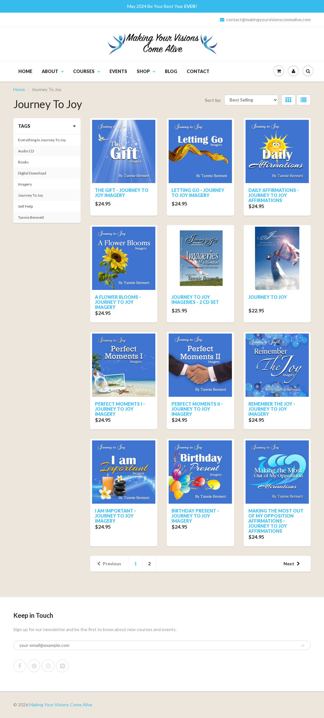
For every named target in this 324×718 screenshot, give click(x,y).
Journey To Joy (267, 297)
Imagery (25, 184)
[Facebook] (19, 666)
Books (23, 162)
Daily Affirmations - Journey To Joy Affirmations (273, 195)
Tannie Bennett (31, 217)
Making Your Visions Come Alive (60, 704)
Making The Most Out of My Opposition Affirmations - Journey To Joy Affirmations (275, 521)
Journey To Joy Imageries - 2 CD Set (195, 299)
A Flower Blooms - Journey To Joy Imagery (118, 302)
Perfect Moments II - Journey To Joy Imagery (197, 409)
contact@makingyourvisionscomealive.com (268, 19)
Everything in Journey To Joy (42, 140)
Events (118, 71)
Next (289, 563)
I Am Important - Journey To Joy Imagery (115, 516)
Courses (84, 71)
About (50, 71)
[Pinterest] (34, 666)
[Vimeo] (62, 666)
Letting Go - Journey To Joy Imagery (197, 192)
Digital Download (32, 173)
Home (25, 71)
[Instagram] (48, 666)
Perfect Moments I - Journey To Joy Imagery (120, 409)
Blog (171, 71)
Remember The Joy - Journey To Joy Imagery (271, 409)
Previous (112, 563)
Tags (24, 126)
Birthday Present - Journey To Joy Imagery (195, 516)
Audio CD (26, 151)
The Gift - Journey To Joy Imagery (121, 192)
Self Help (25, 206)
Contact (198, 71)
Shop (143, 71)
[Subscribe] (303, 646)
